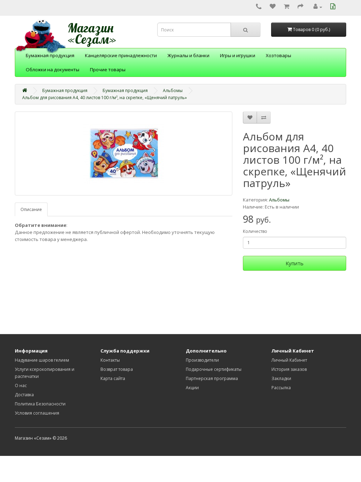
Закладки (281, 378)
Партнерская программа (212, 378)
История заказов (289, 369)
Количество (255, 231)
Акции (192, 388)
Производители (202, 360)
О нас (21, 385)
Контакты (110, 360)
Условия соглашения (37, 413)
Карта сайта (112, 378)
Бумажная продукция (50, 55)
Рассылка (281, 388)
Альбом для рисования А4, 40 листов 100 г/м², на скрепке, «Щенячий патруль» (104, 98)
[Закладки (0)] (273, 7)
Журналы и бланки (188, 55)
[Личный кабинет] (317, 7)
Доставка (24, 395)
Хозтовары (278, 55)
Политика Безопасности (40, 404)
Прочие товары (108, 69)
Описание (31, 209)
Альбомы (173, 91)
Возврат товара (116, 369)
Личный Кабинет (289, 360)
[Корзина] (286, 7)
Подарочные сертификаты (213, 369)
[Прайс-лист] (333, 7)
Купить (295, 263)
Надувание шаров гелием (42, 360)
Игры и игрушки (237, 55)
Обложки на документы (52, 69)
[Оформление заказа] (301, 7)
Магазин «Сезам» (92, 33)
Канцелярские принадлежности (121, 55)
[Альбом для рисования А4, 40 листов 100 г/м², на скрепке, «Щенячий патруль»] (123, 153)
